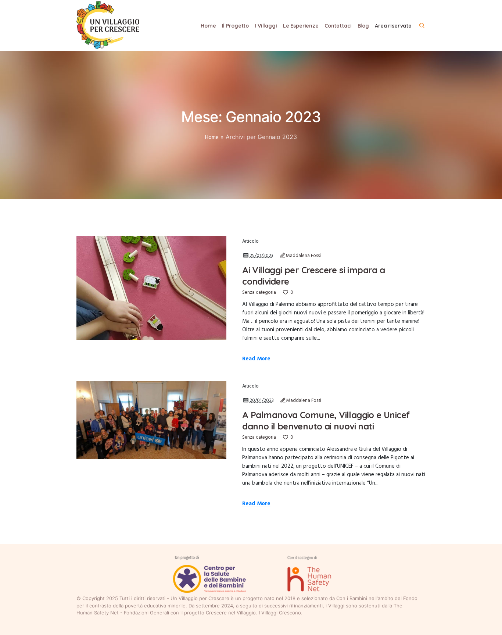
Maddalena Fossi (303, 256)
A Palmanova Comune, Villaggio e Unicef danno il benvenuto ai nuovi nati (326, 420)
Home (212, 137)
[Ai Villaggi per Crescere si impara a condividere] (151, 287)
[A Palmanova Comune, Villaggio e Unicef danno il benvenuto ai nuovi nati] (151, 419)
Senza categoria (259, 292)
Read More (256, 359)
